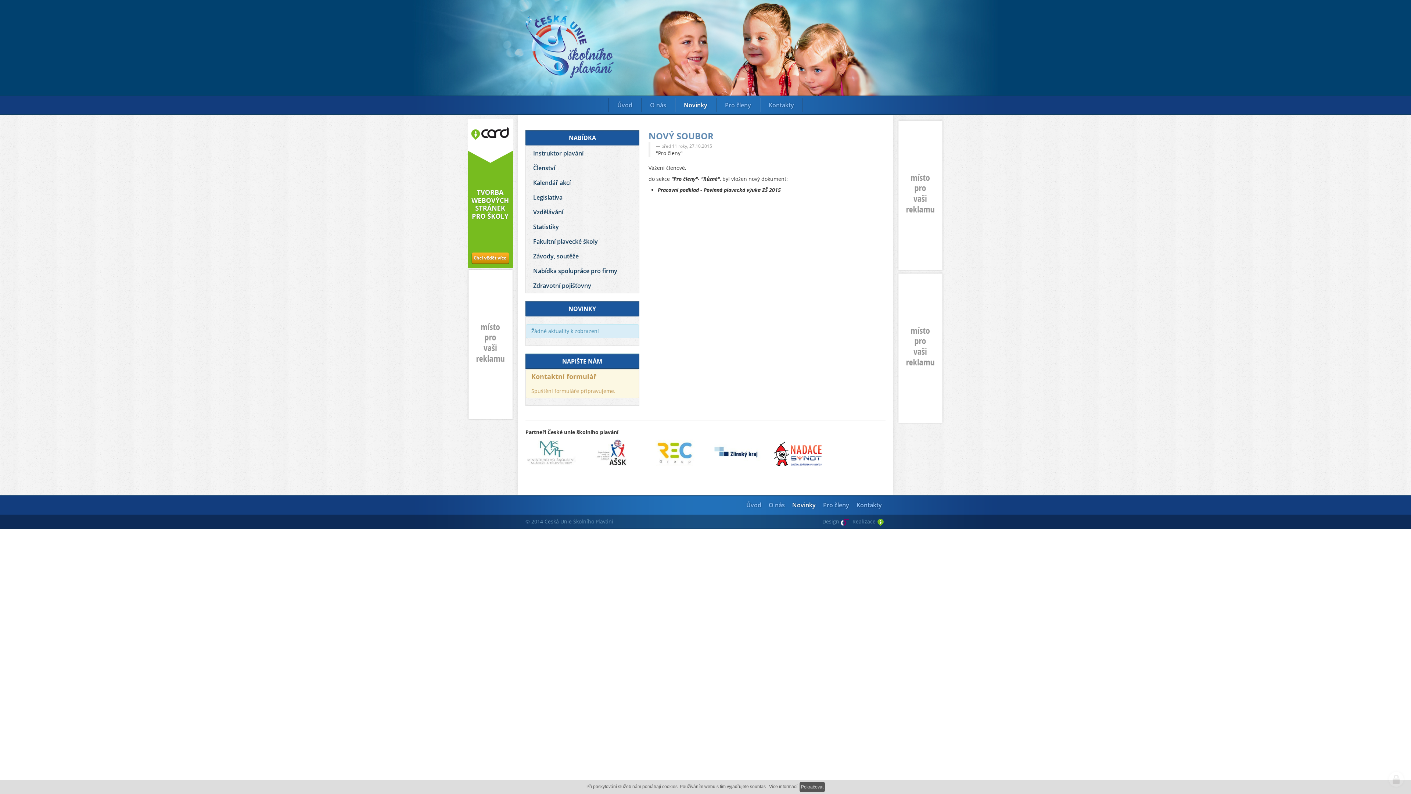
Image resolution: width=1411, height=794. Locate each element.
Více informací (783, 786)
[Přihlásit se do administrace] (1396, 779)
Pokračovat (812, 787)
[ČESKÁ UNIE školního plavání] (569, 46)
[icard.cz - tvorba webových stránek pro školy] (490, 193)
